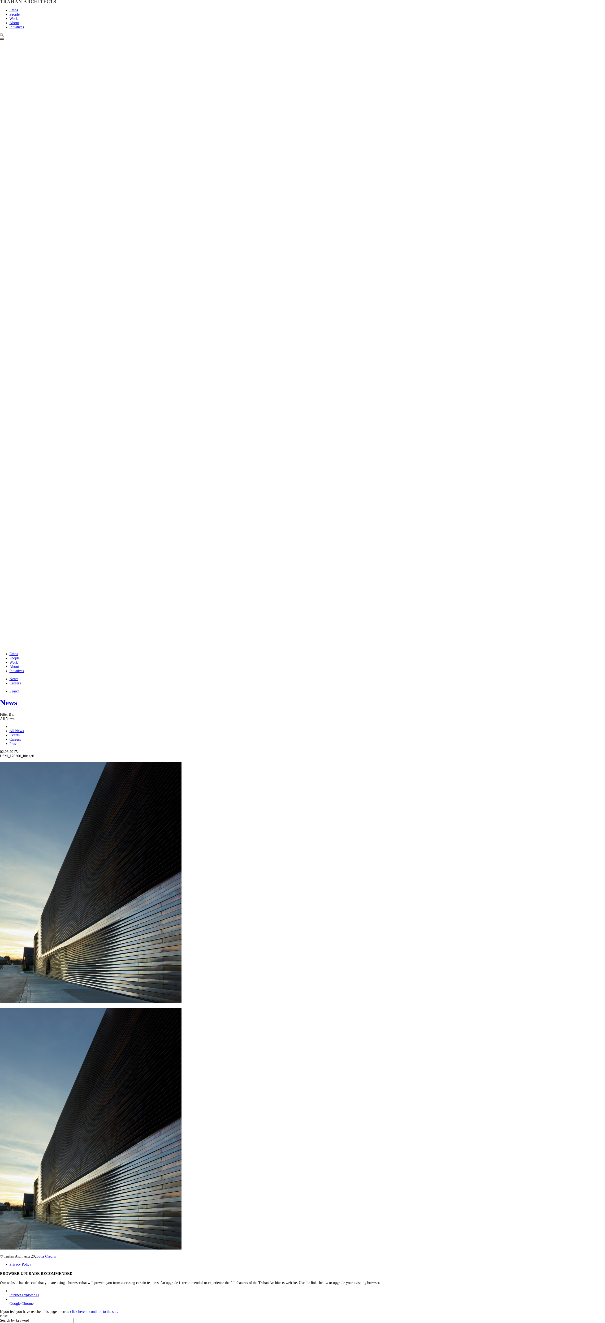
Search (14, 691)
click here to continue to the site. (94, 1312)
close (4, 1316)
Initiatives (16, 27)
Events (14, 735)
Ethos (13, 10)
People (14, 14)
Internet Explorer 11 (24, 1295)
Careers (15, 683)
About (14, 23)
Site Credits (47, 1256)
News (13, 679)
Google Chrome (21, 1304)
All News (16, 731)
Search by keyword (14, 1320)
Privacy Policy (20, 1264)
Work (13, 19)
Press (13, 744)
